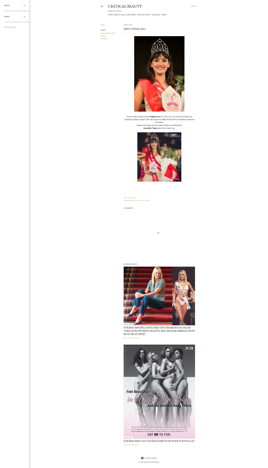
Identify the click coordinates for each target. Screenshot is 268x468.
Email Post (132, 197)
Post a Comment (134, 338)
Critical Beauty (125, 6)
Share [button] (103, 25)
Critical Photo (143, 15)
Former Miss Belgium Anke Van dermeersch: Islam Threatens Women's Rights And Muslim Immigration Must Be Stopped (159, 331)
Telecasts (155, 15)
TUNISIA (104, 39)
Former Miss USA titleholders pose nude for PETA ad (159, 441)
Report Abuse (10, 27)
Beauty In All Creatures (125, 15)
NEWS (103, 36)
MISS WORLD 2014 (108, 33)
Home (110, 15)
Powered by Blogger (150, 458)
